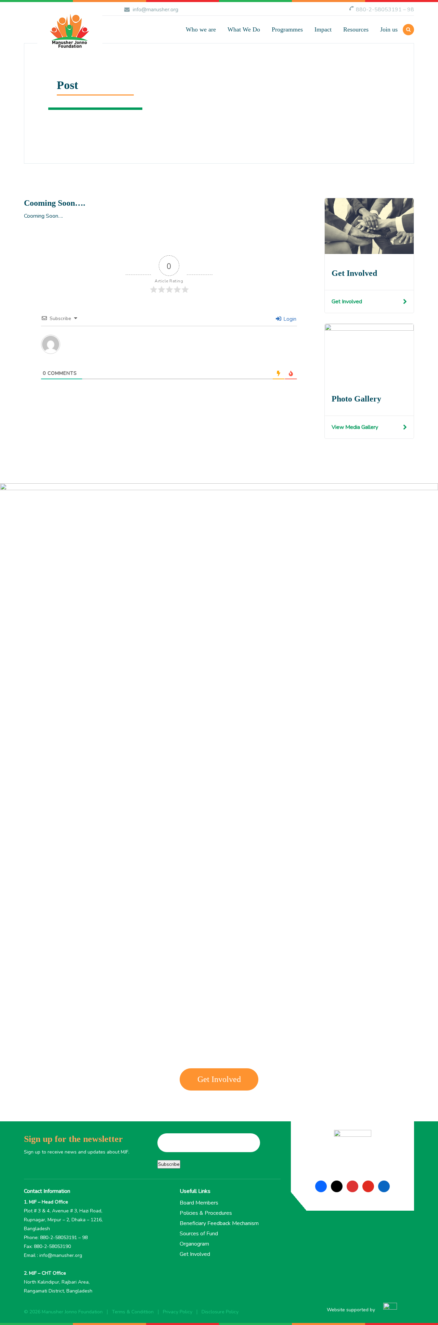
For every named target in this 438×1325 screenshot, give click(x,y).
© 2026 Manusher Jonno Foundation (63, 1312)
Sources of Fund (199, 1233)
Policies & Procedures (206, 1213)
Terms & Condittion (133, 1312)
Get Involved (347, 301)
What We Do (244, 29)
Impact (323, 29)
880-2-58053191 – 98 (385, 9)
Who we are (201, 29)
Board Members (199, 1203)
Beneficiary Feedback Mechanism (219, 1223)
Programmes (287, 29)
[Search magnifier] (311, 72)
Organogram (194, 1244)
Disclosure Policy (220, 1312)
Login (289, 319)
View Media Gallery (355, 427)
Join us (389, 29)
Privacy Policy (177, 1312)
